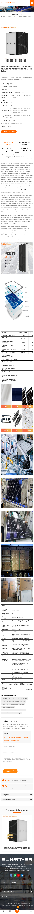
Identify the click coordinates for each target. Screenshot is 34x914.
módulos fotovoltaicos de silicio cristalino (14, 710)
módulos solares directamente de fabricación (15, 698)
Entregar (9, 771)
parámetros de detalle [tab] (24, 143)
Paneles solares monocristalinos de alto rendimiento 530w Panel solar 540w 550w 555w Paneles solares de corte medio (17, 848)
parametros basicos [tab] (8, 143)
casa (3, 16)
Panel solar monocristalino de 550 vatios (13, 704)
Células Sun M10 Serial (24, 16)
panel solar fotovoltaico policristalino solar (14, 701)
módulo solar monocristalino (19, 780)
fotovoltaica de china (8, 707)
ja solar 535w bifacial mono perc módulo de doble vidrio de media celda (16, 738)
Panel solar (11, 16)
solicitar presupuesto (9, 131)
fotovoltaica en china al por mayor (12, 713)
